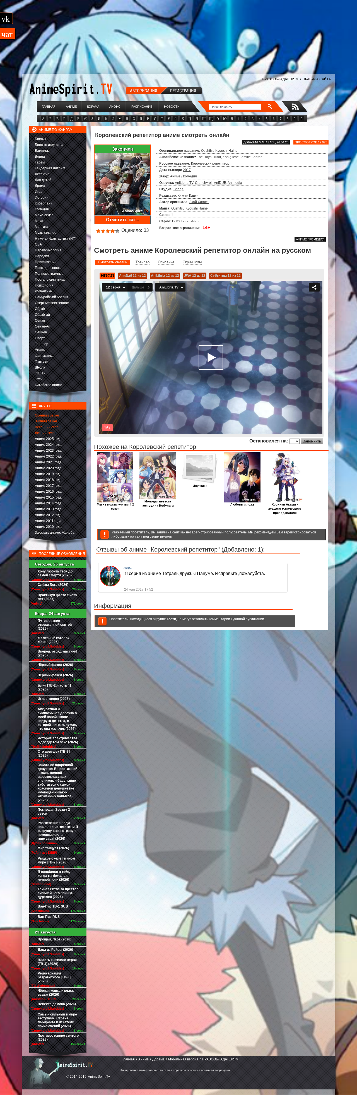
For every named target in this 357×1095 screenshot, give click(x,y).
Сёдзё (40, 309)
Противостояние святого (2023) (58, 1037)
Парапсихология (48, 250)
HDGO (107, 275)
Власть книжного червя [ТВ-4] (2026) (57, 962)
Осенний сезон (47, 415)
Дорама (93, 106)
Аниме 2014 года (48, 503)
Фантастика (44, 356)
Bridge (178, 189)
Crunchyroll (204, 183)
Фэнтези (41, 362)
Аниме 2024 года (48, 445)
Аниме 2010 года (48, 527)
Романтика (43, 291)
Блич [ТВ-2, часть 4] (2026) (54, 687)
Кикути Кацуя (188, 196)
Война (40, 156)
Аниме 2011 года (48, 521)
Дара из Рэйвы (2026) (55, 950)
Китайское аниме (48, 385)
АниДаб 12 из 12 (132, 276)
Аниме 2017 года (48, 486)
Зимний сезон (46, 421)
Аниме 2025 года (48, 439)
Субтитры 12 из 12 (225, 276)
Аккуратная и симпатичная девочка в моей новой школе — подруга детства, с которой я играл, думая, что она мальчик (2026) (57, 719)
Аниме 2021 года (48, 462)
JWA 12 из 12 (194, 276)
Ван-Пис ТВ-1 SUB (53, 906)
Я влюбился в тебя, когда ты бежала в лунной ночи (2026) (54, 876)
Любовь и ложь (242, 504)
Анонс (114, 106)
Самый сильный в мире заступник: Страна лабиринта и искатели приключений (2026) (57, 1020)
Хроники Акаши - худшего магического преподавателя (284, 508)
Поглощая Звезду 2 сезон (54, 811)
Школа (40, 367)
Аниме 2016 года (48, 492)
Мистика (41, 227)
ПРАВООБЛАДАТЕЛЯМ (280, 79)
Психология (44, 285)
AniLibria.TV (184, 183)
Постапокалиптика (50, 279)
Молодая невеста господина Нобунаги (158, 503)
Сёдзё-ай (42, 315)
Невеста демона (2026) (57, 1004)
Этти (39, 379)
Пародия (42, 256)
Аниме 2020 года (48, 468)
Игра (38, 192)
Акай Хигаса (199, 202)
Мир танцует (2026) (53, 848)
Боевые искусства (49, 145)
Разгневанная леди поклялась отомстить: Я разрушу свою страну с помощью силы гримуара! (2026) (58, 831)
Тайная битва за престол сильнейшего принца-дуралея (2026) (58, 893)
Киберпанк (43, 203)
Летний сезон (46, 433)
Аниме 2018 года (48, 480)
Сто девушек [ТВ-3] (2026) (54, 753)
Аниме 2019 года (48, 474)
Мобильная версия (183, 1059)
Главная (49, 106)
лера (128, 568)
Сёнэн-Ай (42, 326)
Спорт (40, 338)
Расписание (141, 106)
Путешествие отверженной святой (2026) (55, 624)
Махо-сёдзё (44, 215)
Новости (172, 106)
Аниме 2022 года (48, 456)
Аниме (71, 106)
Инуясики (200, 485)
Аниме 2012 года (48, 515)
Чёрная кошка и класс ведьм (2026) (56, 993)
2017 (187, 170)
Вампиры (42, 151)
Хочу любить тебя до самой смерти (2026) (55, 573)
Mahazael (267, 142)
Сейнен (41, 332)
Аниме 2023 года (48, 451)
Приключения (46, 262)
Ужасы (40, 350)
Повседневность (48, 268)
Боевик (40, 139)
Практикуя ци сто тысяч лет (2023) (57, 597)
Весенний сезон (48, 427)
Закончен (122, 149)
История (42, 197)
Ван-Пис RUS (49, 917)
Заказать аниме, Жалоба (54, 533)
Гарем (40, 162)
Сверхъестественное (52, 303)
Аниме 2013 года (48, 509)
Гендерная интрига (50, 168)
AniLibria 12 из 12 (165, 276)
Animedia (235, 183)
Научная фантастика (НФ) (55, 238)
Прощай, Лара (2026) (54, 939)
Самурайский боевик (51, 297)
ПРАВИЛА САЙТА (317, 79)
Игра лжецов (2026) (54, 699)
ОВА (38, 244)
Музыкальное (45, 233)
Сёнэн (40, 321)
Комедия (42, 209)
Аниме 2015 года (48, 497)
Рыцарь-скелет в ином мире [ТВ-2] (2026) (56, 860)
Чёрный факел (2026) (55, 665)
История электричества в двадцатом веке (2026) (58, 740)
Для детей (43, 180)
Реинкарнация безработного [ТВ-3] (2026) (54, 977)
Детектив (42, 174)
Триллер (41, 344)
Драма (40, 186)
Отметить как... (122, 219)
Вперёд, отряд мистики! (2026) (57, 653)
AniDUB (220, 183)
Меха (39, 221)
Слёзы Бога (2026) (53, 585)
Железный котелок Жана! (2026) (53, 640)
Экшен (40, 373)
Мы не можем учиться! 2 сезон (115, 506)
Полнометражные (49, 274)
